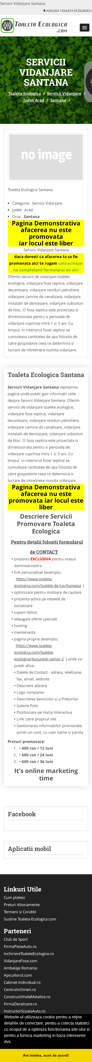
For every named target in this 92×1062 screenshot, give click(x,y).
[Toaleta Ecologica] (33, 25)
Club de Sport (16, 939)
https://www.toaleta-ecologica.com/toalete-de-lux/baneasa (47, 582)
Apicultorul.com (18, 975)
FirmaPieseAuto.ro (20, 946)
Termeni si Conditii (20, 911)
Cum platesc (14, 897)
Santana (58, 100)
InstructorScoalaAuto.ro (24, 1011)
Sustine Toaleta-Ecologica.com (30, 919)
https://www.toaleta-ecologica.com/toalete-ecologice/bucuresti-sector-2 (39, 652)
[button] (84, 28)
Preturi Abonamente (22, 904)
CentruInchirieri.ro (20, 989)
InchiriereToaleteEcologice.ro (29, 953)
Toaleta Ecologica (24, 93)
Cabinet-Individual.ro (22, 982)
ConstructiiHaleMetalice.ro (27, 996)
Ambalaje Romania (20, 968)
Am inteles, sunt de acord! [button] (46, 1055)
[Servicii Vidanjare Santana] (46, 157)
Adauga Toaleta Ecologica (68, 10)
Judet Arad (34, 100)
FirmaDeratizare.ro (20, 1003)
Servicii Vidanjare (64, 93)
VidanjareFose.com (20, 960)
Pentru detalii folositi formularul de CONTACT (47, 547)
